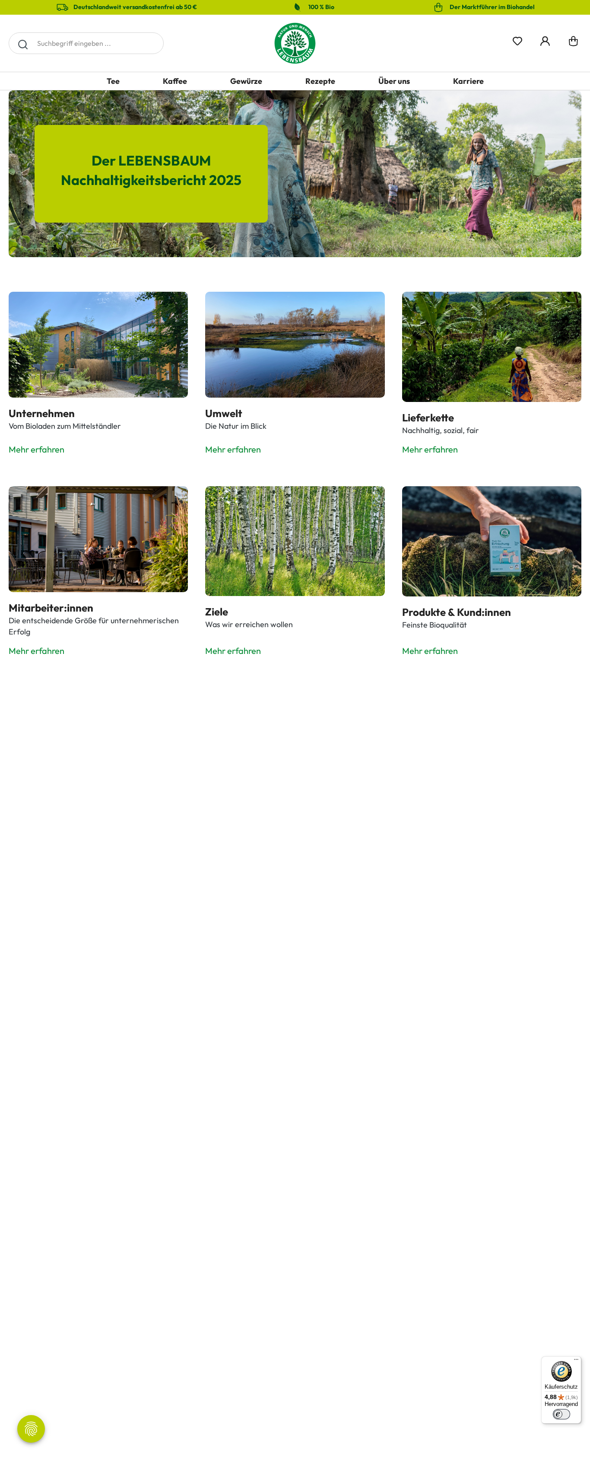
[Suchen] (23, 43)
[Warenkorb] (573, 43)
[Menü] (576, 1361)
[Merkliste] (517, 39)
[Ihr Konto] (545, 39)
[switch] (561, 1414)
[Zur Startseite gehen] (295, 43)
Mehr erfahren (36, 449)
